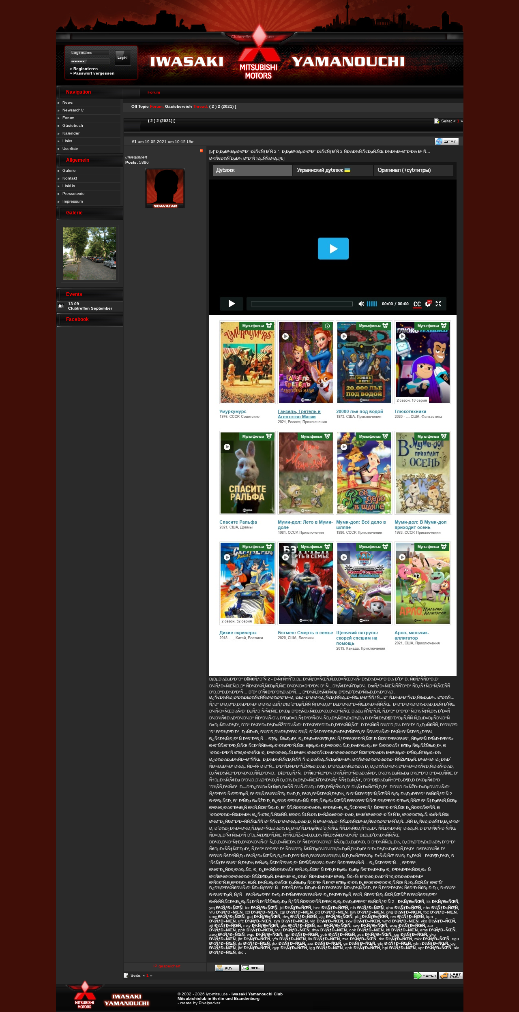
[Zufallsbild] (89, 285)
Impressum (72, 201)
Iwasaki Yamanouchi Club (257, 994)
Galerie (69, 170)
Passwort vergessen (93, 73)
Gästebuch (72, 125)
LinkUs (68, 186)
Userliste (70, 148)
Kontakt (69, 178)
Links (67, 141)
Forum (68, 118)
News (67, 102)
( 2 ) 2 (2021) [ (222, 106)
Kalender (70, 133)
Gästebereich (178, 106)
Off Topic (140, 106)
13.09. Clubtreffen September (90, 306)
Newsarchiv (73, 110)
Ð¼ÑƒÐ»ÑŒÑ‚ (411, 901)
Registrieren (85, 68)
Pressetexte (73, 193)
